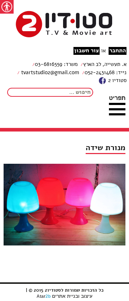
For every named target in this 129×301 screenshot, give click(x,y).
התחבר (117, 50)
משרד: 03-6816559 (56, 64)
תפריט (117, 97)
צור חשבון (86, 50)
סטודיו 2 (116, 80)
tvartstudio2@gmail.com (49, 72)
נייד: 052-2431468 (105, 72)
